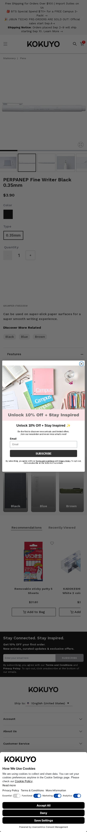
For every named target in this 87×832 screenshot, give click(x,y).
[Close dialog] (81, 363)
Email (13, 438)
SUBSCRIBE (43, 453)
